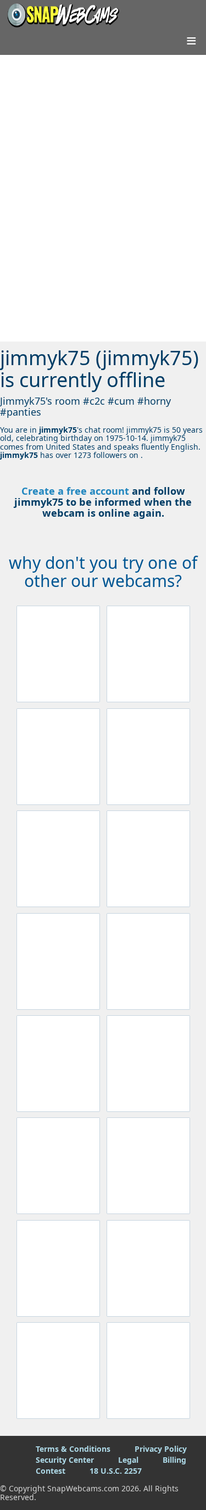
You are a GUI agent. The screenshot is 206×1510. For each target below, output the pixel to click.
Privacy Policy (161, 1449)
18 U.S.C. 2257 (116, 1471)
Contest (50, 1471)
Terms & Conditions (73, 1449)
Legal (128, 1460)
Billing (174, 1460)
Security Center (65, 1460)
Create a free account (75, 490)
